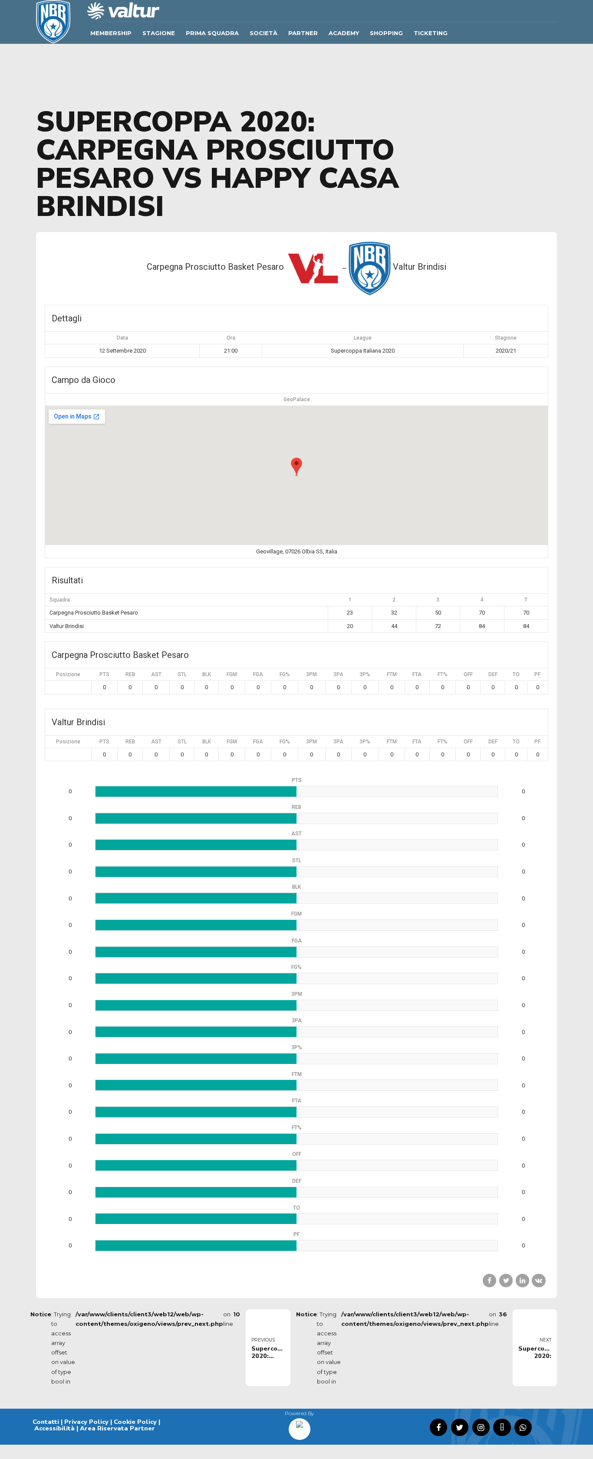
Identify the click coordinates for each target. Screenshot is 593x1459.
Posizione (68, 674)
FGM (232, 674)
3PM (311, 674)
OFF (468, 674)
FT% (443, 674)
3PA (338, 674)
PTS (104, 674)
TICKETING (431, 32)
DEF (492, 674)
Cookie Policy (135, 1421)
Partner (303, 32)
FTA (417, 674)
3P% (364, 674)
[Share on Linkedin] (522, 1280)
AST (156, 674)
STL (182, 674)
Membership (111, 32)
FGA (258, 674)
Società (263, 32)
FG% (285, 674)
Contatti (46, 1421)
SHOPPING (386, 32)
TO (516, 674)
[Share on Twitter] (506, 1280)
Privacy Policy (86, 1421)
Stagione (158, 32)
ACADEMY (344, 32)
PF (537, 674)
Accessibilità (54, 1428)
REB (130, 674)
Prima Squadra (212, 32)
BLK (206, 674)
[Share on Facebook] (489, 1280)
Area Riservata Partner (117, 1428)
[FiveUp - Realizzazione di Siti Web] (299, 1426)
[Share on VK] (538, 1280)
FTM (392, 674)
